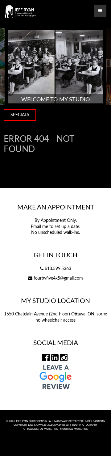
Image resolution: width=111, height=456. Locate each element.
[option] (55, 66)
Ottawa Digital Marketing (40, 429)
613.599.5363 (58, 269)
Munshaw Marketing (74, 429)
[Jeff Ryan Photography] (55, 11)
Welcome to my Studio (55, 100)
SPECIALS (19, 115)
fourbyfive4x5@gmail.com (58, 278)
